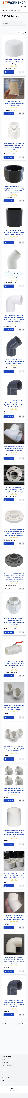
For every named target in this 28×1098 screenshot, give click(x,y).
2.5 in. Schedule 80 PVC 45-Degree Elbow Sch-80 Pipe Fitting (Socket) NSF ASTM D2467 (14, 361)
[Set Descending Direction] (25, 32)
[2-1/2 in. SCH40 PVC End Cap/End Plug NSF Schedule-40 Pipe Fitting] (14, 47)
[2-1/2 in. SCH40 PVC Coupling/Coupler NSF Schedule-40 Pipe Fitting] (14, 88)
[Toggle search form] (18, 6)
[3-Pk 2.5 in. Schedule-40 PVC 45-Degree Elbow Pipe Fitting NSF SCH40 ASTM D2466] (14, 734)
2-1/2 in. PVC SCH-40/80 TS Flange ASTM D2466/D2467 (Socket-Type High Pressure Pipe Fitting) (14, 490)
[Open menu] (3, 6)
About (3, 1059)
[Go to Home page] (14, 2)
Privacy (4, 1080)
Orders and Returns (7, 1065)
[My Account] (21, 6)
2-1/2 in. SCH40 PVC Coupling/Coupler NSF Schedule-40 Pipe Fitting (14, 103)
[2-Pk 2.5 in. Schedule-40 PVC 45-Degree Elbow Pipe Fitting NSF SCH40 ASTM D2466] (14, 692)
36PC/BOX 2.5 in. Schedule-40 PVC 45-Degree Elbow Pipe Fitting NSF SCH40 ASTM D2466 (14, 917)
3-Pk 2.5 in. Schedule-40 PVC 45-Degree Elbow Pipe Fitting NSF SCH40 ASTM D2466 (14, 749)
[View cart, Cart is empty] (24, 6)
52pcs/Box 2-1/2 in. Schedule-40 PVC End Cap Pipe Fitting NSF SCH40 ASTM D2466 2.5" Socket (14, 876)
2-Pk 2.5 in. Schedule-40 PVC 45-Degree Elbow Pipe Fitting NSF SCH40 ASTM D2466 (14, 707)
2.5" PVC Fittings (17, 10)
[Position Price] (20, 32)
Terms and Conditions (8, 1083)
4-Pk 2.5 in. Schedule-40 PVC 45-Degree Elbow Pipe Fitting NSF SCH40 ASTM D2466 (14, 790)
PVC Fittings (9, 10)
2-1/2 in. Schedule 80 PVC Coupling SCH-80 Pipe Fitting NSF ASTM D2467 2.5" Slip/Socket (14, 232)
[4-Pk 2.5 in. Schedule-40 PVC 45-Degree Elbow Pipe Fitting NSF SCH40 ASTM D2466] (14, 775)
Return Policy (5, 1077)
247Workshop (14, 1089)
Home (3, 10)
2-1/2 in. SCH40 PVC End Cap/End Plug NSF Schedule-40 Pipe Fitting (14, 62)
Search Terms (5, 1068)
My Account (5, 1062)
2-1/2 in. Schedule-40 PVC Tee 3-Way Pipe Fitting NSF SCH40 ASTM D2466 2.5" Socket (14, 448)
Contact (4, 1071)
